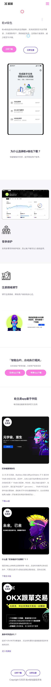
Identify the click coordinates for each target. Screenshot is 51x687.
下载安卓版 (6, 576)
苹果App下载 (36, 373)
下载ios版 (6, 501)
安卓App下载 (14, 373)
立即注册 (30, 50)
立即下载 (9, 49)
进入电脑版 (6, 651)
